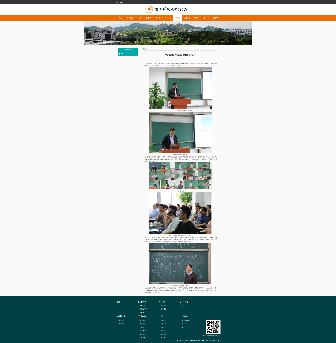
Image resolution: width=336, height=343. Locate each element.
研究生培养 (143, 309)
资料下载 (206, 18)
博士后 (184, 324)
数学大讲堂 (143, 327)
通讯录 (163, 338)
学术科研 (158, 18)
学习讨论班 (143, 334)
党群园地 (196, 18)
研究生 (163, 331)
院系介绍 (121, 320)
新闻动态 (177, 18)
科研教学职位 (186, 320)
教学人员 (163, 320)
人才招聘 (187, 18)
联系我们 (121, 324)
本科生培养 (143, 305)
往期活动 (163, 309)
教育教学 (149, 18)
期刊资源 (142, 338)
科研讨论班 (143, 331)
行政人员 (163, 324)
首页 (120, 18)
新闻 (122, 53)
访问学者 (163, 334)
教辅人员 (163, 327)
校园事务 (215, 18)
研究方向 (142, 320)
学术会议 (142, 324)
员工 (183, 327)
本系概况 (130, 18)
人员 (139, 18)
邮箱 (116, 2)
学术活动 (168, 18)
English (121, 2)
